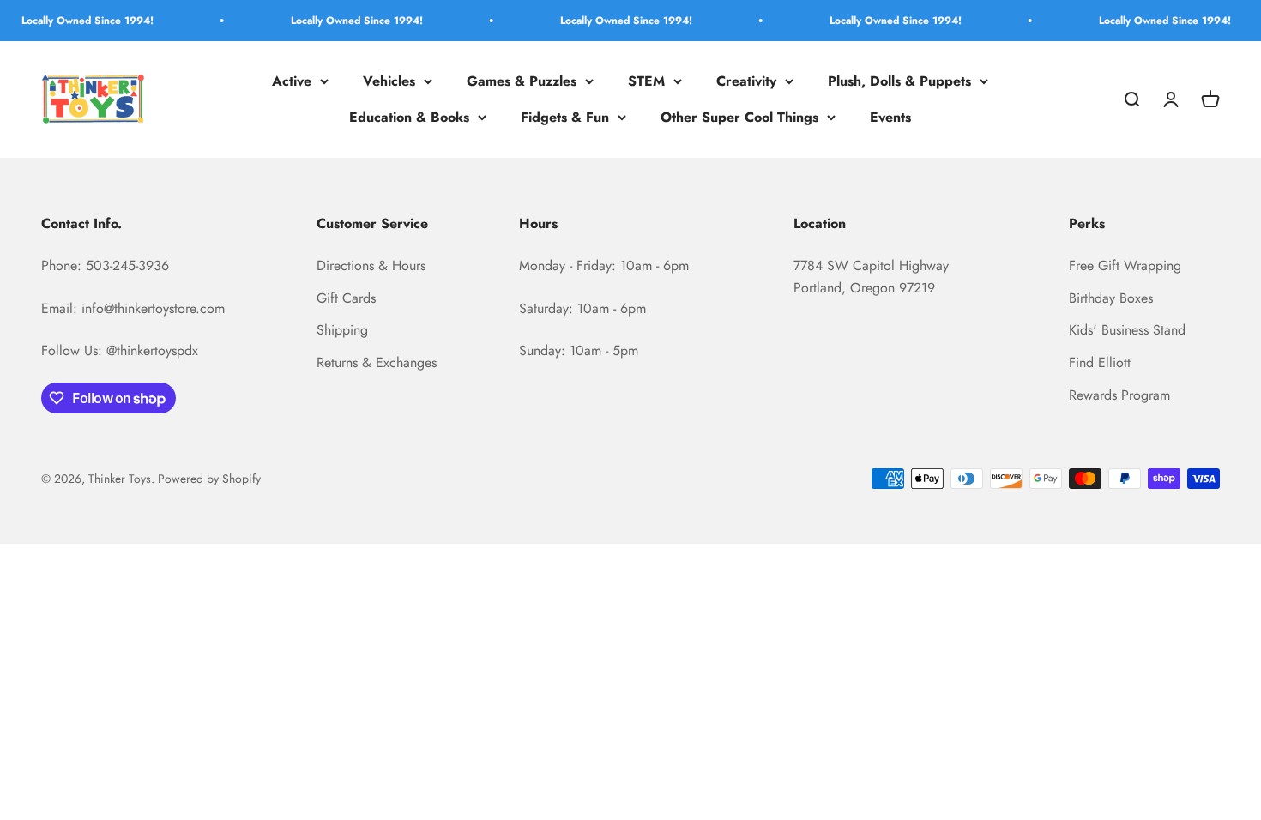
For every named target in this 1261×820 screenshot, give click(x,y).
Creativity (746, 81)
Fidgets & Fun (565, 117)
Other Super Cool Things (739, 117)
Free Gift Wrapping (1125, 265)
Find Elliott (1100, 362)
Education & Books (409, 117)
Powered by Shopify (209, 478)
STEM (646, 81)
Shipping (342, 330)
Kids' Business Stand (1127, 330)
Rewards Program (1119, 395)
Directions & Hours (371, 265)
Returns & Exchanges (377, 362)
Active (291, 81)
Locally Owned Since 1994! (75, 20)
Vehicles (389, 81)
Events (890, 117)
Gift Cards (346, 298)
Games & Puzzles (521, 81)
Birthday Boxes (1111, 298)
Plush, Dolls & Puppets (899, 81)
